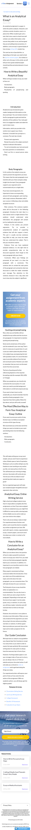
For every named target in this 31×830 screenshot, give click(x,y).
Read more (25, 764)
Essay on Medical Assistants (12, 785)
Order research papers (15, 737)
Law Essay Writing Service (14, 694)
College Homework (12, 698)
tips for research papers (12, 57)
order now (15, 316)
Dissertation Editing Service (14, 691)
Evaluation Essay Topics (13, 705)
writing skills (13, 49)
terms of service (10, 742)
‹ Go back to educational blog (11, 11)
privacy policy (20, 742)
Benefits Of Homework (13, 701)
